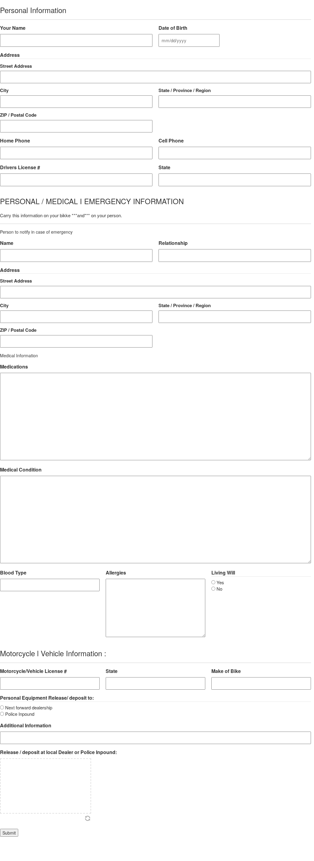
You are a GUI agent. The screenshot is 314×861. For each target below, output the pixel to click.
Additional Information (25, 725)
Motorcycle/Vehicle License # (33, 671)
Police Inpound (19, 714)
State (164, 167)
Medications (14, 366)
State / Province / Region (185, 90)
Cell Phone (171, 140)
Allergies (116, 572)
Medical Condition (21, 469)
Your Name (13, 28)
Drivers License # (20, 167)
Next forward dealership (28, 707)
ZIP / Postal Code (18, 114)
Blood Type (13, 572)
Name (6, 243)
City (4, 90)
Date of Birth (173, 28)
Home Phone (15, 140)
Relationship (173, 243)
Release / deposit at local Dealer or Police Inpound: (58, 752)
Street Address (16, 66)
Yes (220, 582)
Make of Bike (226, 671)
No (219, 588)
